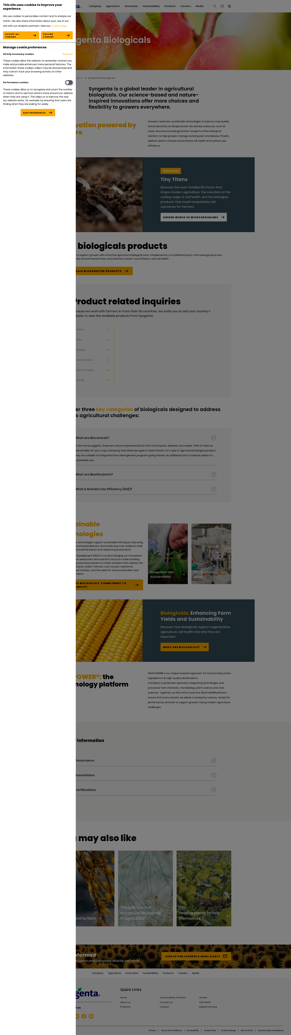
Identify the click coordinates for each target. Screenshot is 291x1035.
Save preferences (34, 113)
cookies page (59, 26)
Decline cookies (48, 35)
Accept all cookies (12, 35)
